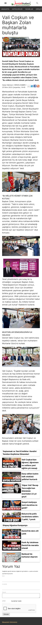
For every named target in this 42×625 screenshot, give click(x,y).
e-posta (4, 584)
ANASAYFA (5, 9)
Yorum (4, 592)
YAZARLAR (29, 9)
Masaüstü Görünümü (9, 622)
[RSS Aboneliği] (38, 86)
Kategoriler (17, 9)
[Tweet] (31, 86)
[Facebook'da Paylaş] (35, 86)
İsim (3, 576)
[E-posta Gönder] (28, 86)
